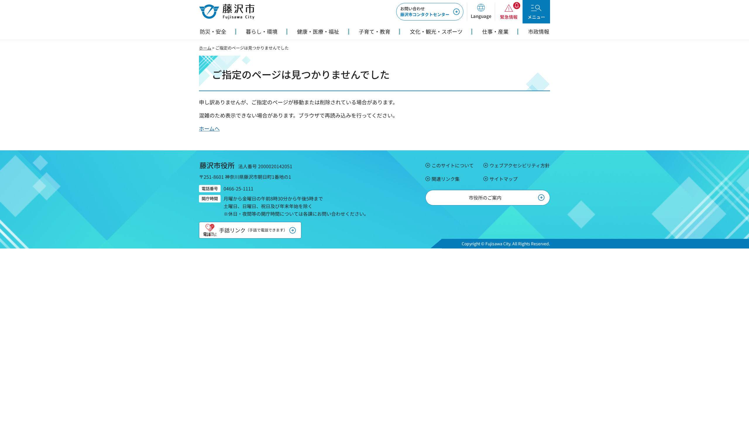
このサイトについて (453, 165)
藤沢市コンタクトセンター (424, 11)
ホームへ (209, 128)
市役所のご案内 (485, 197)
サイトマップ (503, 178)
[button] (481, 11)
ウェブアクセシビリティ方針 (519, 165)
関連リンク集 (446, 178)
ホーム (205, 48)
